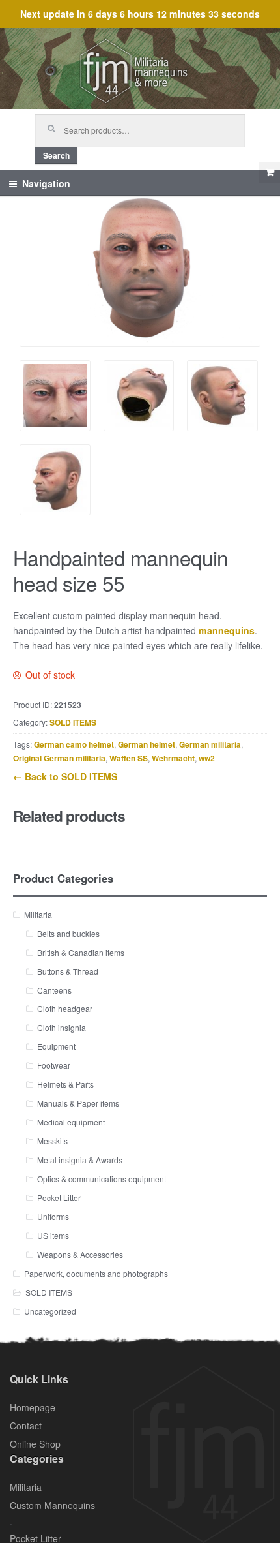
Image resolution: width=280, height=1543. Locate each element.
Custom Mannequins (52, 1505)
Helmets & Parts (65, 1084)
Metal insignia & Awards (79, 1159)
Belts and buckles (68, 933)
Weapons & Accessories (80, 1254)
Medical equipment (71, 1121)
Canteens (54, 990)
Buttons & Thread (67, 971)
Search (56, 155)
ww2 (207, 758)
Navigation (46, 183)
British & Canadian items (80, 952)
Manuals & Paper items (78, 1102)
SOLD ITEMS (72, 722)
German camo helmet (74, 744)
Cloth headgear (64, 1008)
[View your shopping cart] (269, 172)
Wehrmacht (173, 758)
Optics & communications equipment (101, 1178)
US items (53, 1235)
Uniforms (53, 1216)
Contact (26, 1425)
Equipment (56, 1046)
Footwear (53, 1065)
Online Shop (35, 1443)
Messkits (52, 1140)
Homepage (32, 1407)
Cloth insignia (61, 1027)
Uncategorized (50, 1311)
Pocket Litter (59, 1197)
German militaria (210, 744)
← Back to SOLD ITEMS (65, 776)
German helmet (146, 744)
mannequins (227, 630)
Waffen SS (128, 758)
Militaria (38, 914)
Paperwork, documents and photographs (96, 1273)
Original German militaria (59, 758)
